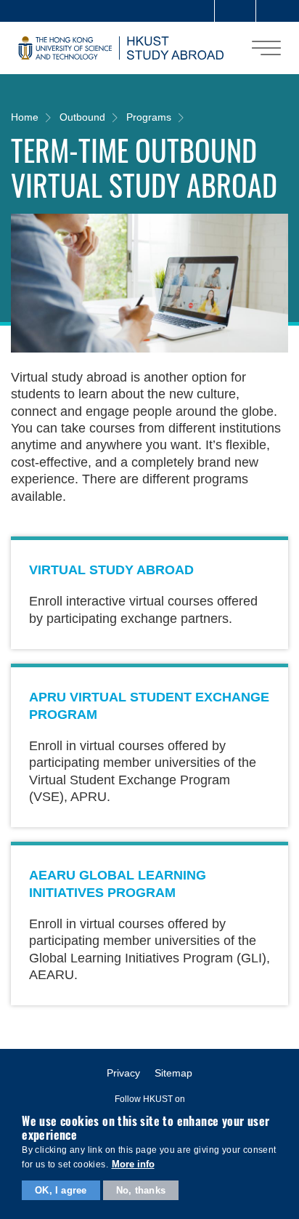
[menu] (266, 48)
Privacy (123, 1073)
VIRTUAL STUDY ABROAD (111, 570)
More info (133, 1164)
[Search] (276, 11)
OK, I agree (60, 1190)
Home (24, 117)
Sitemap (173, 1073)
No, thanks (140, 1190)
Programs (148, 117)
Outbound (82, 117)
